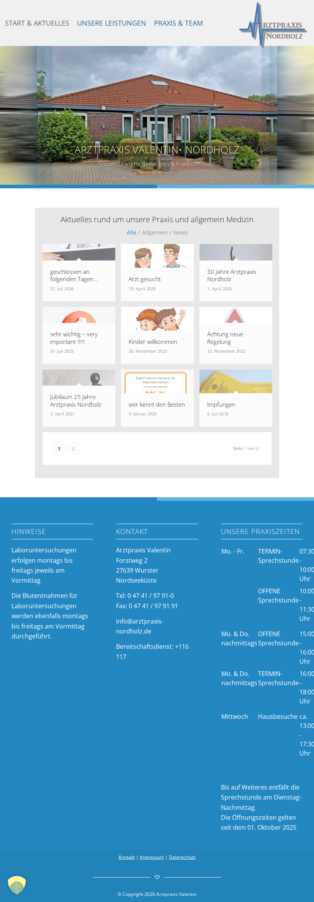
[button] (17, 885)
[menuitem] (37, 23)
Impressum (152, 857)
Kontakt (127, 857)
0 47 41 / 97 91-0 (151, 595)
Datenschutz (182, 857)
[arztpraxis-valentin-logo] (273, 25)
